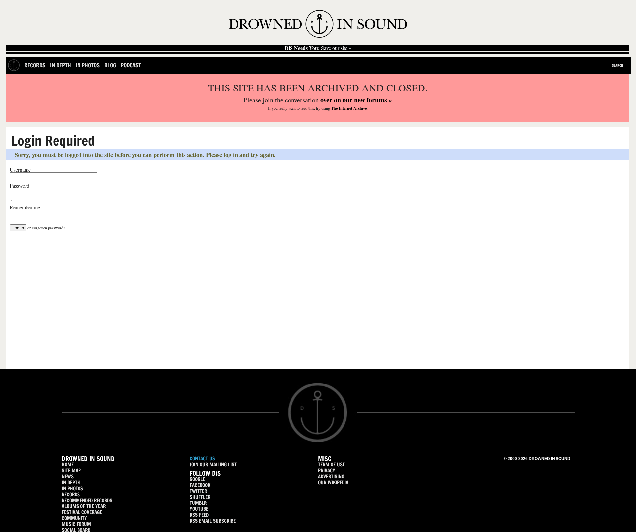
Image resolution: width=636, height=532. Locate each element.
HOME (68, 464)
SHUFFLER (200, 497)
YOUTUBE (199, 508)
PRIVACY (326, 470)
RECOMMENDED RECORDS (87, 500)
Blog (110, 65)
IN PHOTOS (72, 488)
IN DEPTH (71, 482)
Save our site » (318, 48)
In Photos (88, 65)
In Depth (60, 65)
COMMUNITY (74, 518)
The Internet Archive (349, 108)
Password (19, 185)
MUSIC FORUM (76, 524)
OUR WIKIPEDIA (333, 482)
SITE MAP (71, 470)
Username (20, 169)
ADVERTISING (331, 476)
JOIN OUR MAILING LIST (213, 464)
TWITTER (198, 491)
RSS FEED (199, 514)
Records (34, 65)
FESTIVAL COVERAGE (82, 512)
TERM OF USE (331, 464)
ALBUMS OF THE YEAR (84, 506)
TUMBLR (198, 503)
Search (617, 65)
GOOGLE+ (198, 479)
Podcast (131, 65)
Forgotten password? (48, 227)
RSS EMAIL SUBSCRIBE (213, 520)
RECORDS (71, 494)
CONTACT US (202, 458)
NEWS (68, 476)
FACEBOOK (200, 485)
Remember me (25, 207)
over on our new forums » (356, 100)
